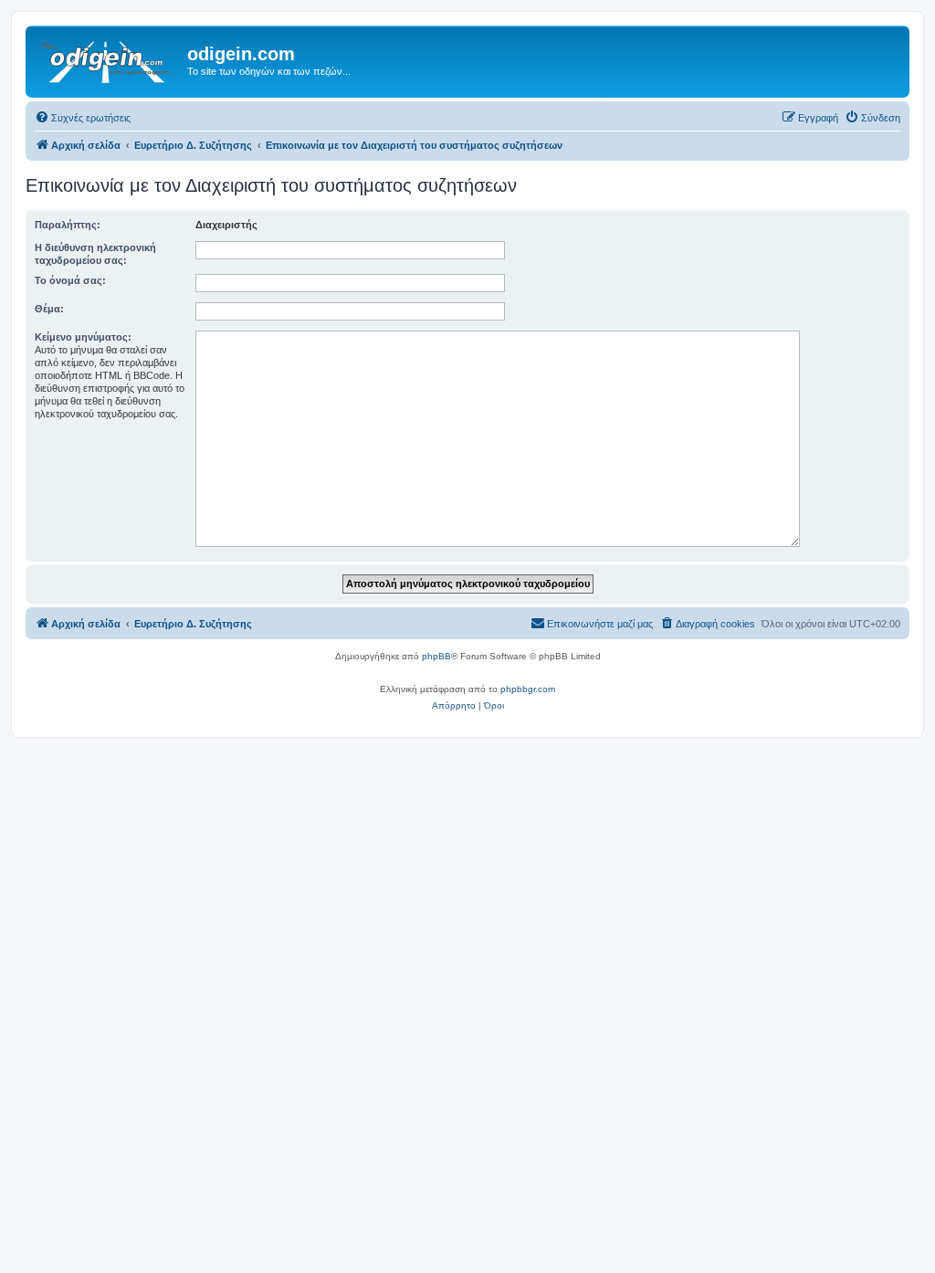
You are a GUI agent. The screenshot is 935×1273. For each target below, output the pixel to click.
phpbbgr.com (527, 689)
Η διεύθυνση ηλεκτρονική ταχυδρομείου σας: (95, 254)
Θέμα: (49, 308)
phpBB (436, 656)
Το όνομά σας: (70, 280)
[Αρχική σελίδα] (108, 59)
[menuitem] (83, 118)
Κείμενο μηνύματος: (83, 336)
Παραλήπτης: (67, 224)
